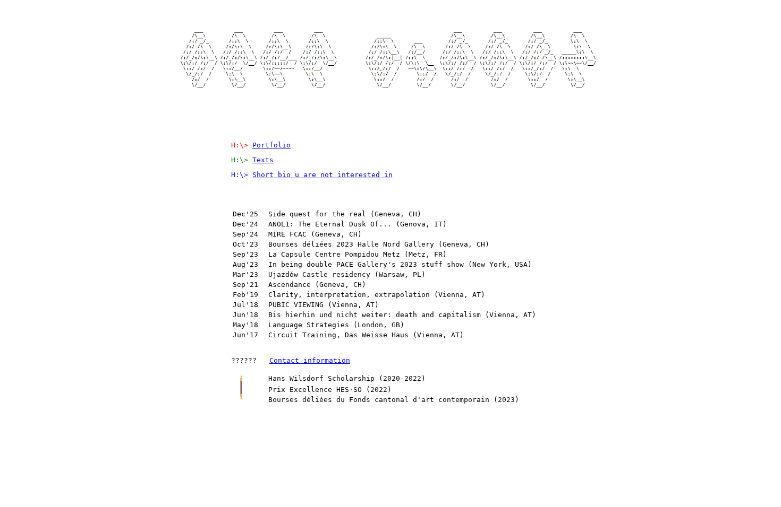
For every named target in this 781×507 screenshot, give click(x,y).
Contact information (309, 360)
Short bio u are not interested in (322, 175)
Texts (263, 160)
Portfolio (271, 145)
